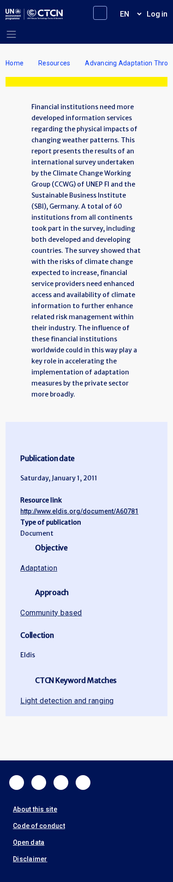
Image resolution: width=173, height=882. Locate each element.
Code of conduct (39, 825)
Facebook (16, 782)
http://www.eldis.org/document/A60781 (79, 511)
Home (15, 63)
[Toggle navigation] (11, 34)
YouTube (83, 782)
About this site (35, 809)
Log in (157, 14)
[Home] (34, 14)
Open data (28, 842)
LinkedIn (61, 782)
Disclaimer (30, 859)
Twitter (39, 782)
